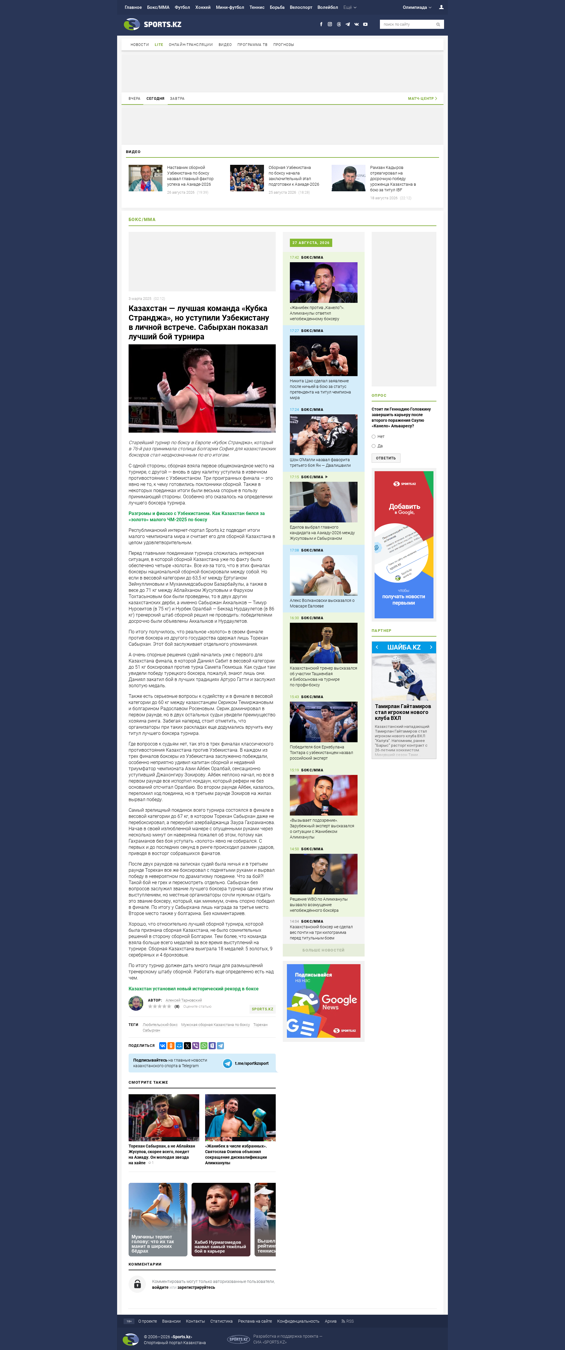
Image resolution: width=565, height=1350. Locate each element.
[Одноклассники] (169, 1046)
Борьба (277, 7)
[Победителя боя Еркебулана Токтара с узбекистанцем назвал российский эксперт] (324, 722)
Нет (381, 436)
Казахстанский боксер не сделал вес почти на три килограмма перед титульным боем (321, 932)
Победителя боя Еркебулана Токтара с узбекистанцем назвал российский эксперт (321, 752)
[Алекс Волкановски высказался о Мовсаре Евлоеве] (324, 575)
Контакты (195, 1321)
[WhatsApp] (202, 1046)
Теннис (257, 7)
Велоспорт (301, 7)
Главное (133, 7)
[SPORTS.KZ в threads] (339, 24)
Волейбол (328, 7)
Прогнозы (284, 45)
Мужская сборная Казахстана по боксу (215, 1024)
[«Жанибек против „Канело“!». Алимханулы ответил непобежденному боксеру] (324, 282)
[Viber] (194, 1046)
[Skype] (211, 1046)
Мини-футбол (230, 7)
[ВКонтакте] (161, 1046)
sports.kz (262, 1009)
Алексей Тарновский (184, 1000)
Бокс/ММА (158, 7)
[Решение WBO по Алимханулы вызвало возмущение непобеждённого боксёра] (324, 874)
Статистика (221, 1321)
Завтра (177, 99)
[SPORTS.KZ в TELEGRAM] (347, 24)
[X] (186, 1046)
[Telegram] (219, 1046)
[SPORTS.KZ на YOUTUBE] (365, 24)
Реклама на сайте (255, 1321)
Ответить (386, 458)
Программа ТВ (252, 45)
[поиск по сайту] (438, 24)
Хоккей (203, 7)
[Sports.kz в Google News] (323, 1036)
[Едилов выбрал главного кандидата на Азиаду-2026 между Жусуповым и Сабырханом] (324, 502)
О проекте (147, 1321)
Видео (225, 45)
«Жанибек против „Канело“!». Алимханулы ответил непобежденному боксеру (317, 313)
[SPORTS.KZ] (404, 544)
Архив (331, 1321)
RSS (350, 1321)
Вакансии (171, 1321)
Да (380, 446)
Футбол (182, 7)
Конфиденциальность (298, 1321)
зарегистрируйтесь (196, 1287)
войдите (160, 1287)
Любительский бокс (160, 1024)
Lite (159, 45)
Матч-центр (421, 99)
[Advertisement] (282, 73)
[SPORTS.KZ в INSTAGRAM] (330, 24)
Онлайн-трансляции (191, 45)
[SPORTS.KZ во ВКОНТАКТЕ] (356, 24)
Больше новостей (324, 950)
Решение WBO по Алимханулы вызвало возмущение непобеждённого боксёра (319, 905)
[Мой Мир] (178, 1046)
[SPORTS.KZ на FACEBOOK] (321, 24)
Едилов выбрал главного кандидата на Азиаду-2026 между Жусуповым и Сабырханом (322, 533)
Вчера (135, 99)
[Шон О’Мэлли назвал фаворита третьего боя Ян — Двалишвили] (324, 434)
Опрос (379, 395)
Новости (140, 45)
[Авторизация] (438, 7)
